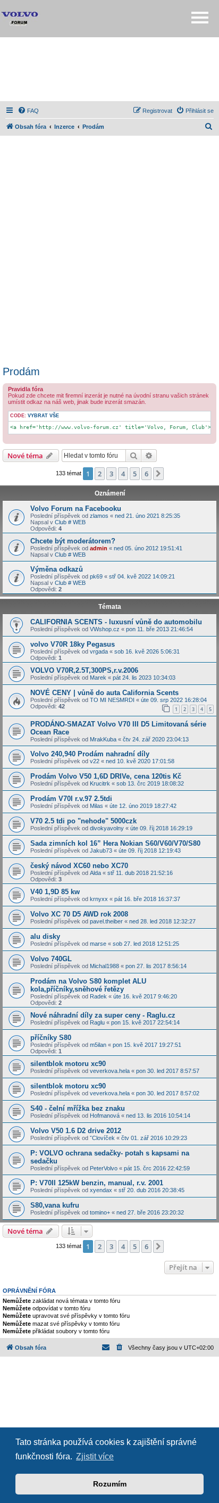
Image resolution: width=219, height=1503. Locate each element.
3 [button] (111, 473)
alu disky (45, 936)
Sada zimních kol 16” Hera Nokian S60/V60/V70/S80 (115, 843)
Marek (98, 677)
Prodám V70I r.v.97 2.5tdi (71, 799)
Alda (95, 873)
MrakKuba (103, 739)
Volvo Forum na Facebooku (75, 509)
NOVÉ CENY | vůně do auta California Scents (104, 693)
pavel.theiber (106, 921)
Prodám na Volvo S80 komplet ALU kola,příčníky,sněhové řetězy (88, 985)
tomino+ (100, 1212)
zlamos (99, 516)
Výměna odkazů (56, 569)
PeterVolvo (103, 1168)
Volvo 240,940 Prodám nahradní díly (89, 754)
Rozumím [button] (110, 1484)
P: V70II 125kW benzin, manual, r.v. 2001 (96, 1183)
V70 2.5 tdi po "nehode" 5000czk (83, 821)
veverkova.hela (110, 1071)
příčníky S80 (50, 1038)
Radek (98, 996)
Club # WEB (70, 522)
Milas (96, 806)
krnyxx (99, 899)
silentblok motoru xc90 (68, 1064)
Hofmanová (105, 1115)
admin (98, 548)
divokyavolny (107, 828)
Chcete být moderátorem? (72, 541)
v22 (94, 761)
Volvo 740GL (51, 959)
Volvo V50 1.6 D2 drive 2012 (75, 1131)
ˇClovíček (102, 1138)
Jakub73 (101, 850)
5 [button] (135, 473)
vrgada (99, 651)
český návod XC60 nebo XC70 (79, 866)
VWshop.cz (105, 629)
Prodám (21, 371)
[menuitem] (28, 110)
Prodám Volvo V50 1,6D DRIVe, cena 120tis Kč (105, 776)
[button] (158, 473)
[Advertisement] (109, 69)
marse (98, 943)
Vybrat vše (43, 415)
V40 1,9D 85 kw (55, 892)
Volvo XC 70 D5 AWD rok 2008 (79, 914)
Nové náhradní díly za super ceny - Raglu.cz (102, 1015)
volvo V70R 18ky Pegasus (72, 644)
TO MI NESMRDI (112, 700)
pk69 (96, 576)
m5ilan (98, 1045)
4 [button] (123, 473)
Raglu (97, 1022)
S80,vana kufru (54, 1205)
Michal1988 (104, 966)
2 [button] (100, 473)
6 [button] (146, 473)
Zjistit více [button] (95, 1456)
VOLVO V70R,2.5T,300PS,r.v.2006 (84, 670)
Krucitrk (100, 783)
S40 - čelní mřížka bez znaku (77, 1108)
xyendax (101, 1190)
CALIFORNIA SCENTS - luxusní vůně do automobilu (116, 622)
